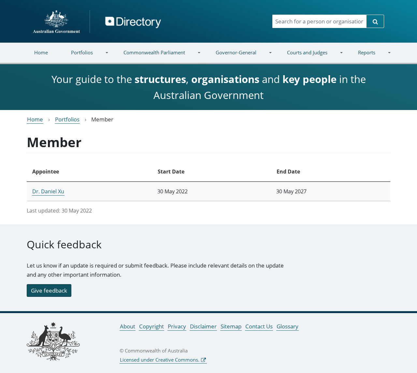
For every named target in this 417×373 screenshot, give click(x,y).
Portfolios (76, 56)
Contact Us (259, 326)
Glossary (287, 326)
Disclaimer (203, 326)
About (127, 326)
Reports (360, 56)
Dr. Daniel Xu (48, 191)
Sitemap (231, 326)
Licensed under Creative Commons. (159, 359)
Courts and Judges (301, 56)
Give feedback (49, 290)
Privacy (177, 326)
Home (41, 52)
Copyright (151, 326)
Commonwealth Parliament (148, 56)
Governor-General (230, 56)
